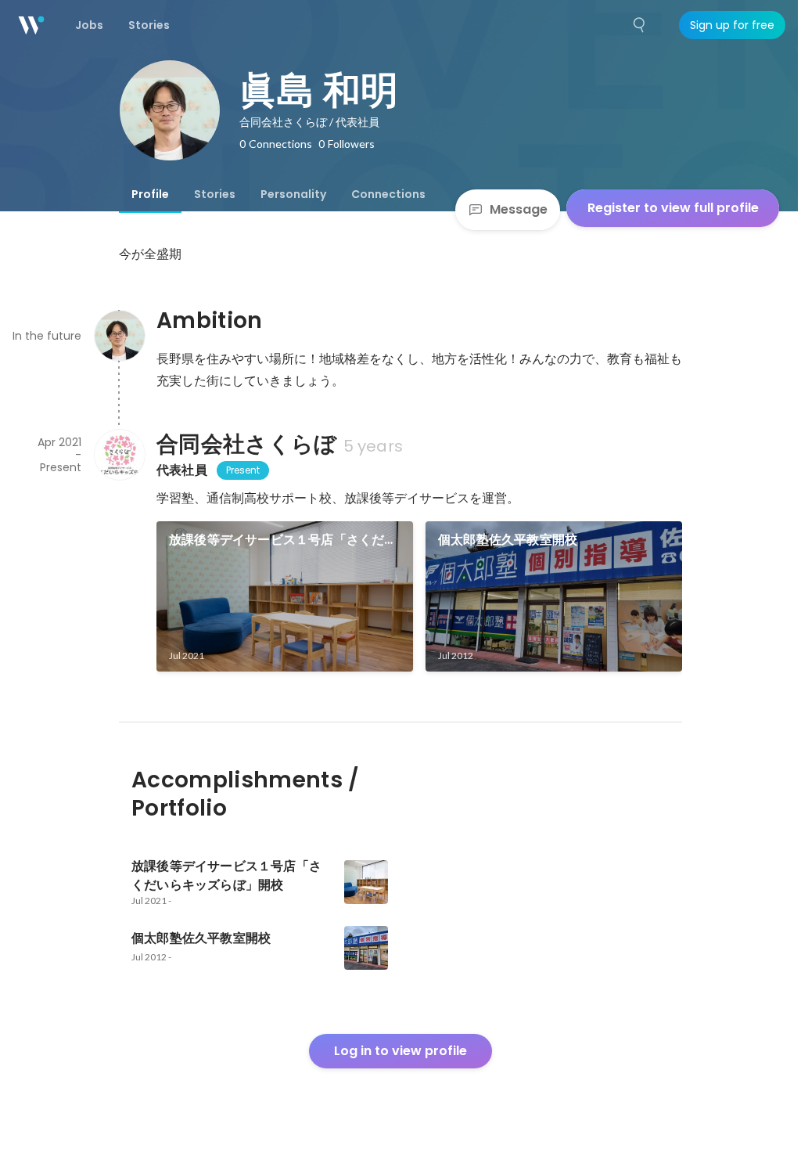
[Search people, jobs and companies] (640, 25)
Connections (388, 194)
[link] (284, 596)
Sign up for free (732, 25)
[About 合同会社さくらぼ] (119, 455)
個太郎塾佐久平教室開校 (507, 540)
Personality (293, 194)
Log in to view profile (400, 1051)
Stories (214, 194)
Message (519, 209)
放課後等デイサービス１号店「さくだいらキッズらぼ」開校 (283, 540)
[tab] (150, 194)
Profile (150, 194)
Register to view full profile (673, 208)
